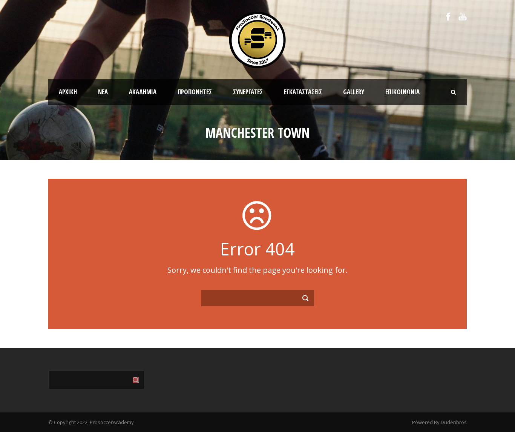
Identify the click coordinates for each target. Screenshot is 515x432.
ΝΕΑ (103, 92)
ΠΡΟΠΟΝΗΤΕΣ (195, 92)
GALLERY (353, 92)
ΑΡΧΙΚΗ (68, 92)
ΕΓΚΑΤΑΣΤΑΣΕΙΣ (303, 92)
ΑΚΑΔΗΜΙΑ (142, 92)
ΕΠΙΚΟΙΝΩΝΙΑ (402, 92)
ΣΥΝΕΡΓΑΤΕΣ (248, 92)
